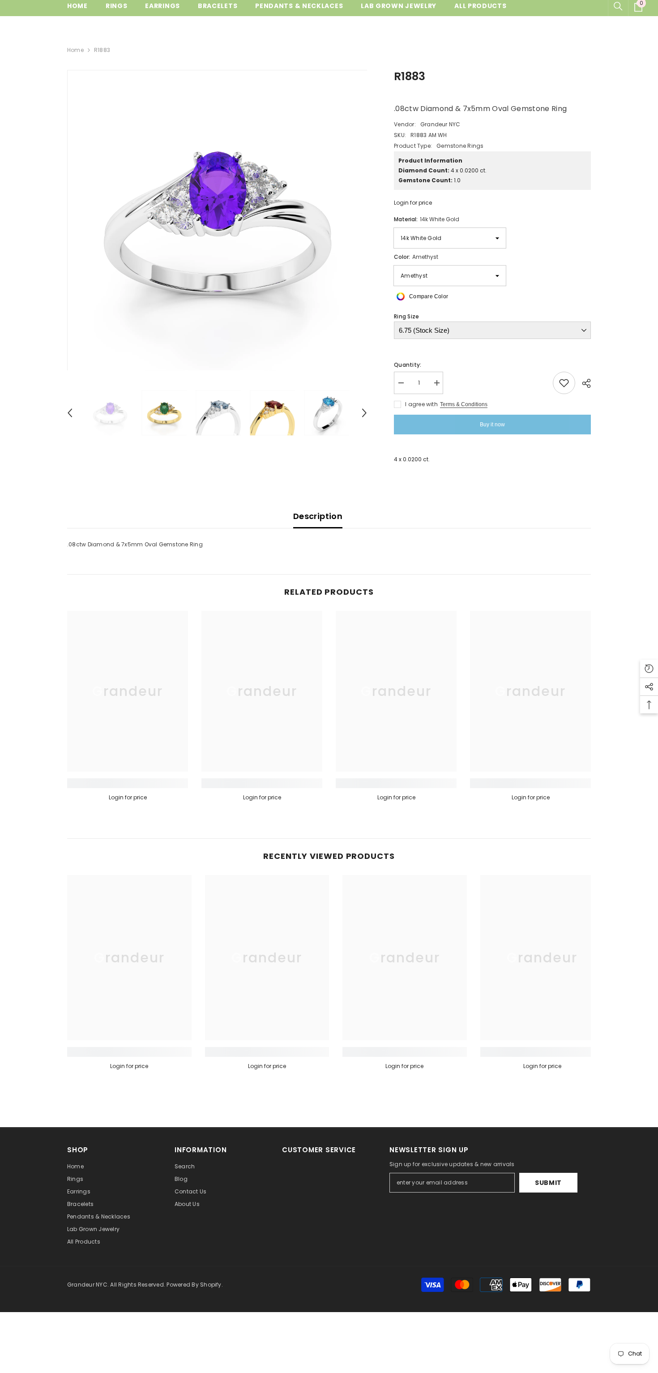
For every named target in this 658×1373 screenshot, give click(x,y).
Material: (426, 219)
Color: (416, 257)
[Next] (364, 413)
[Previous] (70, 413)
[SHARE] (583, 383)
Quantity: (407, 365)
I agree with (421, 404)
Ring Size (406, 316)
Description (317, 516)
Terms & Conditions (463, 404)
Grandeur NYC (440, 124)
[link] (127, 783)
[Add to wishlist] (564, 383)
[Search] (618, 6)
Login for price (413, 202)
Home (75, 50)
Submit (548, 1182)
